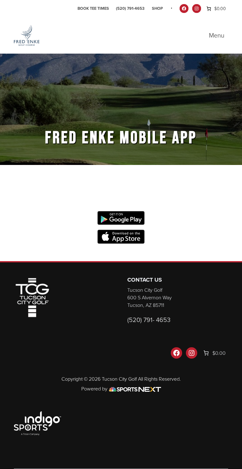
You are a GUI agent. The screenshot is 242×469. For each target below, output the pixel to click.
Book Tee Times (93, 8)
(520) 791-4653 (130, 8)
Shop (157, 8)
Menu (216, 35)
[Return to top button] (233, 254)
